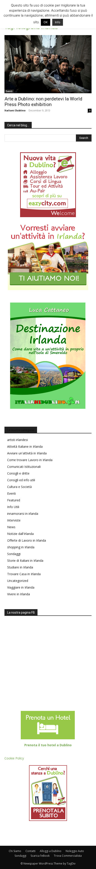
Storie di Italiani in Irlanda (25, 560)
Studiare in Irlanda (20, 567)
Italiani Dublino (14, 110)
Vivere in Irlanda (18, 594)
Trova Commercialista (68, 856)
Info (57, 22)
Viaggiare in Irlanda (20, 587)
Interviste (14, 520)
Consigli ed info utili (21, 480)
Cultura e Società (19, 487)
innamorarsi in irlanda (22, 513)
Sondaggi (14, 554)
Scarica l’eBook (40, 856)
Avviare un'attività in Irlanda (27, 453)
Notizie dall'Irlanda (20, 534)
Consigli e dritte (18, 473)
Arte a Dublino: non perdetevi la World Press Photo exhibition (43, 101)
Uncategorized (17, 581)
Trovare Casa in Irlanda (24, 574)
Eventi (9, 91)
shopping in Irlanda (20, 547)
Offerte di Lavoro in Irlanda (26, 540)
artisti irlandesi (17, 440)
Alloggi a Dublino (50, 851)
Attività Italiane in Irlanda (25, 446)
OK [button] (46, 22)
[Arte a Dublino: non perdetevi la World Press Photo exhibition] (48, 64)
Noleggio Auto (75, 851)
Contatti (30, 851)
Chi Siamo (15, 851)
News (11, 527)
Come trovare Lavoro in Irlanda (29, 460)
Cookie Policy (14, 758)
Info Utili (13, 507)
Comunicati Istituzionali (24, 466)
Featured (13, 500)
